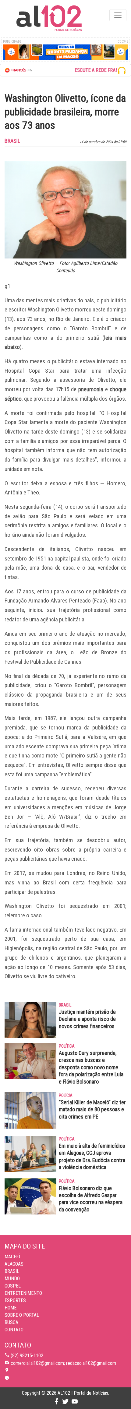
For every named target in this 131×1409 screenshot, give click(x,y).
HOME (10, 1308)
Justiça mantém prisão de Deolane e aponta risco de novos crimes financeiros (87, 1019)
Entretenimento (23, 1293)
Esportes (15, 1300)
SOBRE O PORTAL (22, 1315)
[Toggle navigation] (117, 15)
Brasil (12, 1271)
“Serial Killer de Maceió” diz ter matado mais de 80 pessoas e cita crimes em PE (92, 1109)
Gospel (13, 1286)
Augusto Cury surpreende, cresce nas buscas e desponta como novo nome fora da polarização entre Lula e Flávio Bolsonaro (91, 1067)
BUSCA (11, 1322)
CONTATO (14, 1330)
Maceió (12, 1257)
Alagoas (14, 1264)
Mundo (12, 1278)
